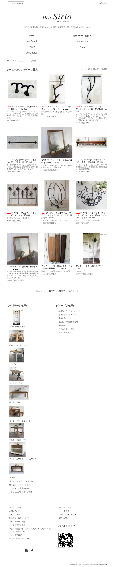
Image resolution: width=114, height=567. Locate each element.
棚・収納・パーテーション (20, 485)
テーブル (12, 364)
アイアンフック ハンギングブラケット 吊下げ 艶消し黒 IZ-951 (91, 108)
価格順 (96, 69)
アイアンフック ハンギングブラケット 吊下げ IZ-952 (56, 107)
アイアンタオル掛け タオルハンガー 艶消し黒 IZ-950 (21, 161)
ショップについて (82, 41)
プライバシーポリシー (67, 515)
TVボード (13, 478)
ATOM (66, 518)
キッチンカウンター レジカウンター (23, 459)
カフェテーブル (15, 383)
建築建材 (62, 325)
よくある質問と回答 (17, 525)
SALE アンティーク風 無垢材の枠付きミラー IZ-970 (56, 161)
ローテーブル (14, 402)
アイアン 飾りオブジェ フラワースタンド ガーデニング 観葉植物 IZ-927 (56, 215)
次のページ (73, 291)
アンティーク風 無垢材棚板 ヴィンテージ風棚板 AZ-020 (56, 267)
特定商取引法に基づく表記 (20, 539)
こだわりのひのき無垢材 (68, 322)
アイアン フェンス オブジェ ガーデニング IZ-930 (21, 214)
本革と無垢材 (63, 332)
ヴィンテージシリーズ (67, 315)
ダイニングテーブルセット (20, 421)
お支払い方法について (18, 515)
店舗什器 (62, 318)
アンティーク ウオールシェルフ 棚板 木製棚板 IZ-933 (90, 161)
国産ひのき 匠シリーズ (19, 345)
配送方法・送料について (19, 518)
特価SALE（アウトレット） (69, 311)
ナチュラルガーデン (66, 329)
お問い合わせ (32, 53)
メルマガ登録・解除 (17, 522)
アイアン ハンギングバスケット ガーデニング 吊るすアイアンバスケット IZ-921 (91, 215)
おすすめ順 (85, 69)
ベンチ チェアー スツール (21, 481)
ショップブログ (15, 535)
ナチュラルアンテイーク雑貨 (25, 61)
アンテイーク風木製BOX (19, 488)
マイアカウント (64, 507)
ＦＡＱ (82, 47)
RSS (60, 518)
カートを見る (63, 511)
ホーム (32, 36)
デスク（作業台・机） (18, 440)
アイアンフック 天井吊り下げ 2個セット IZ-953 (22, 107)
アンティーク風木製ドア (19, 327)
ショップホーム (15, 507)
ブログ (32, 47)
